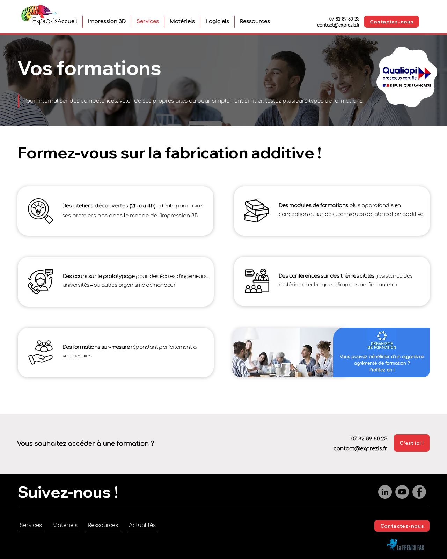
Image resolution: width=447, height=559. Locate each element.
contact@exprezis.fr (338, 25)
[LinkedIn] (385, 492)
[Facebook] (419, 492)
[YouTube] (402, 492)
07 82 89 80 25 (344, 19)
